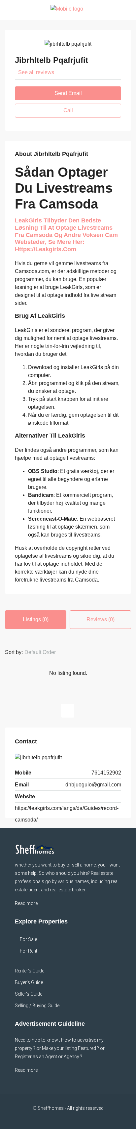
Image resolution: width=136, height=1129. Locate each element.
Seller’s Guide (28, 994)
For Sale (28, 939)
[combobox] (45, 652)
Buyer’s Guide (29, 982)
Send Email (68, 93)
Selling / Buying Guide (37, 1005)
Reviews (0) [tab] (100, 619)
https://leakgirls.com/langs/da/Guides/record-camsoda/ (67, 814)
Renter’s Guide (29, 970)
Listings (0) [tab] (36, 619)
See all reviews (36, 72)
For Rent (28, 951)
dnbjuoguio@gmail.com (93, 784)
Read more (26, 903)
